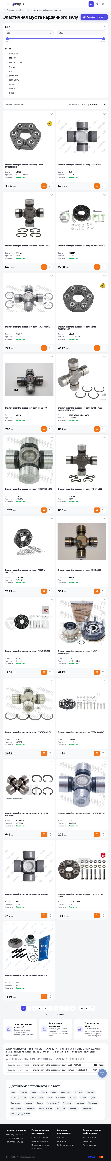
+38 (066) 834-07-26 (14, 1138)
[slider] (7, 38)
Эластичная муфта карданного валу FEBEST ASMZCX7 (57, 1065)
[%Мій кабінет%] (97, 4)
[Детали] (50, 186)
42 (82, 1008)
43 (87, 1008)
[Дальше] (92, 1008)
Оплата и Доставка (40, 1137)
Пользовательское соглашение (40, 1146)
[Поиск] (91, 4)
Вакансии (87, 1141)
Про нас (61, 1137)
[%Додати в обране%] (51, 114)
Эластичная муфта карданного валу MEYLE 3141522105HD (60, 1070)
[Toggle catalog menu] (8, 4)
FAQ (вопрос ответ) (66, 1145)
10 (72, 1008)
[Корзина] (103, 4)
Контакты (61, 1141)
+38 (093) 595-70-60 (14, 1142)
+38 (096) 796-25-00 (14, 1134)
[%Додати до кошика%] (44, 186)
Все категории (90, 1137)
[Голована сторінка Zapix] (18, 4)
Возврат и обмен (39, 1141)
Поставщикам (89, 1145)
